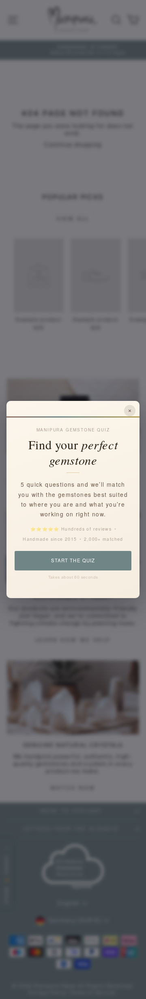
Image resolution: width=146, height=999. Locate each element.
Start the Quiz (72, 560)
